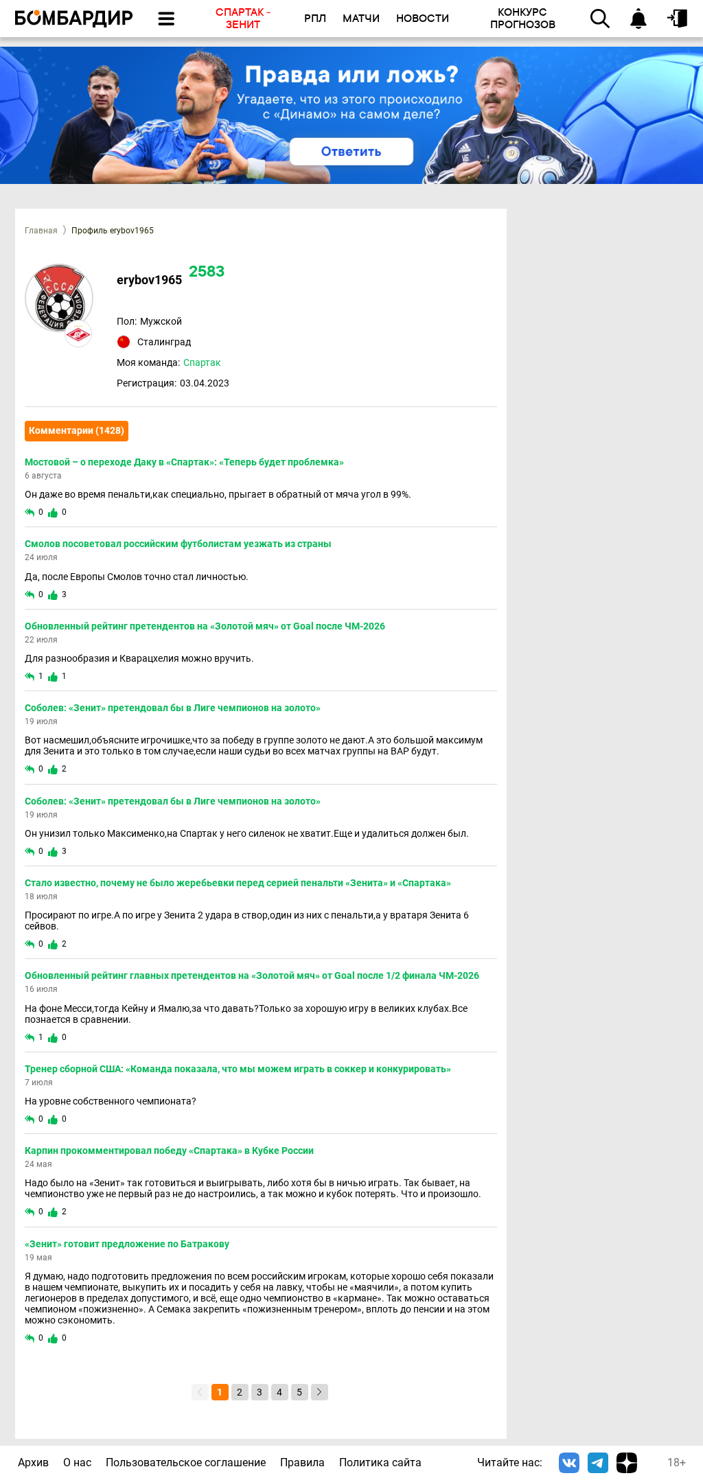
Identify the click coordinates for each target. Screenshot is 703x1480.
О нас (77, 1462)
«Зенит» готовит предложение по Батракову (127, 1243)
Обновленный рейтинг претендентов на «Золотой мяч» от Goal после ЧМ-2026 (205, 626)
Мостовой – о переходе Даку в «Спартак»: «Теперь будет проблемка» (184, 461)
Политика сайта (380, 1462)
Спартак (202, 362)
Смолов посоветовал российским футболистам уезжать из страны (178, 543)
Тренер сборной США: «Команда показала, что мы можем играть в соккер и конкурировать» (238, 1068)
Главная (41, 230)
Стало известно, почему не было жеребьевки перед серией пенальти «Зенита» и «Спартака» (238, 882)
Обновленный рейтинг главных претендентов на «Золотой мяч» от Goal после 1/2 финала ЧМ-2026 (252, 975)
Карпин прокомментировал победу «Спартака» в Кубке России (169, 1150)
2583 (206, 273)
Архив (33, 1462)
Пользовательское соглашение (186, 1462)
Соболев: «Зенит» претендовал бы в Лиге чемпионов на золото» (173, 707)
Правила (302, 1462)
